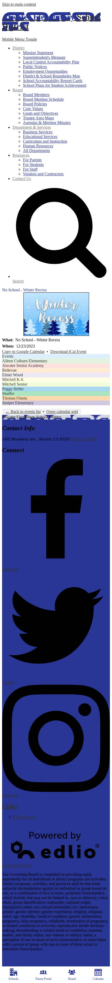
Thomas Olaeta (14, 398)
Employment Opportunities (45, 71)
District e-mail (24, 817)
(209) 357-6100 (84, 439)
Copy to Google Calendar (23, 351)
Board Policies (35, 104)
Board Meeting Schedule (43, 99)
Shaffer (8, 393)
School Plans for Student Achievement (54, 85)
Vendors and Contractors (43, 174)
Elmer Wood (12, 375)
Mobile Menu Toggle (19, 39)
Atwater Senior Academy (23, 365)
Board (72, 979)
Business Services (37, 132)
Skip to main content (19, 4)
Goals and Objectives (40, 113)
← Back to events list (23, 411)
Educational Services (40, 136)
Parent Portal (43, 979)
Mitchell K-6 (12, 379)
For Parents (32, 160)
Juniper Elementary (18, 403)
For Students (33, 164)
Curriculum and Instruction (45, 141)
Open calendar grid (62, 411)
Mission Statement (38, 52)
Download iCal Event (68, 351)
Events (7, 356)
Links (9, 806)
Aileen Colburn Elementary (24, 361)
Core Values (33, 108)
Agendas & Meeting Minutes (47, 122)
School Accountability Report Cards (52, 80)
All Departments (36, 150)
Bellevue (9, 370)
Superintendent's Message (44, 57)
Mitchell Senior (14, 384)
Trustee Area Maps (38, 118)
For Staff (30, 169)
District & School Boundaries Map (51, 76)
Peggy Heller (13, 389)
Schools (13, 979)
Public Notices (35, 66)
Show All (10, 825)
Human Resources (38, 146)
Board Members (36, 94)
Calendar (98, 979)
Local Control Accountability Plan (51, 62)
